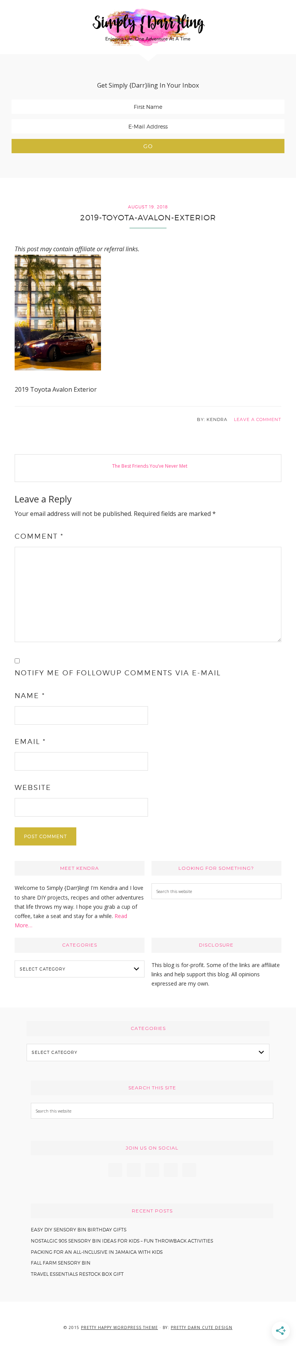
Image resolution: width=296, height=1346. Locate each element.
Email (30, 741)
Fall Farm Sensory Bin (61, 1263)
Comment (39, 536)
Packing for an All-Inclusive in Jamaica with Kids (97, 1252)
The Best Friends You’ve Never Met (149, 466)
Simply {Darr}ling (148, 27)
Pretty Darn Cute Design (201, 1327)
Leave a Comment (257, 419)
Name (30, 696)
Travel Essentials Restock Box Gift (77, 1274)
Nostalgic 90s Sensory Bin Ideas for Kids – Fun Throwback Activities (122, 1241)
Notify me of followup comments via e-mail (118, 673)
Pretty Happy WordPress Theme (119, 1327)
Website (33, 787)
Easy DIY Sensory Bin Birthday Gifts (78, 1230)
